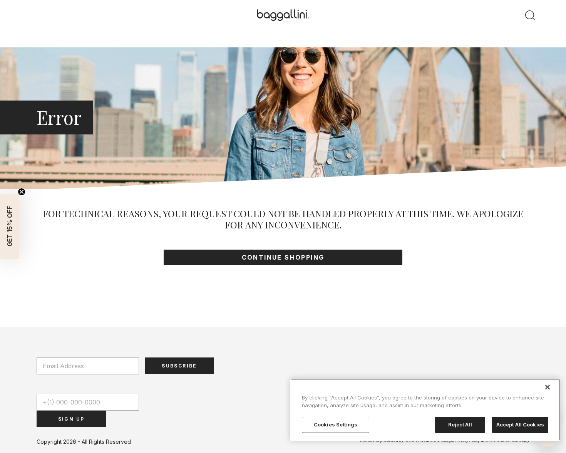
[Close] (547, 387)
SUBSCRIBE (179, 366)
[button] (9, 226)
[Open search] (530, 15)
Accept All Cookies (520, 424)
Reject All (460, 424)
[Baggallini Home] (283, 15)
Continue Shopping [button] (283, 257)
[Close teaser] (21, 192)
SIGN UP (71, 419)
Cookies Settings (335, 424)
